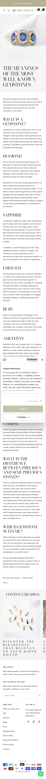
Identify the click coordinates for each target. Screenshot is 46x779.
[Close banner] (42, 360)
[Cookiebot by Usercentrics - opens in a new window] (27, 359)
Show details (32, 401)
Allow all (23, 409)
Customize (21, 417)
